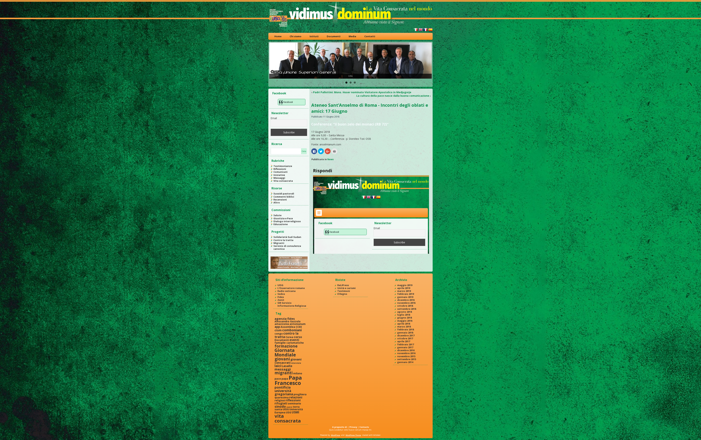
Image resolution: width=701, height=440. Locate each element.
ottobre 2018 (405, 305)
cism (278, 330)
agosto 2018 (404, 311)
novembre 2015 (406, 356)
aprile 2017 (403, 341)
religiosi (280, 400)
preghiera (300, 394)
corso (298, 337)
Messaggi (279, 178)
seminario (294, 403)
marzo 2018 (404, 326)
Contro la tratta (283, 240)
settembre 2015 (406, 359)
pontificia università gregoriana (284, 390)
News (330, 159)
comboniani (292, 330)
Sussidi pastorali (283, 193)
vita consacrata (288, 418)
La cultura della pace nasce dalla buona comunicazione (392, 95)
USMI (295, 412)
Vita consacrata (283, 180)
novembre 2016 (406, 353)
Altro (276, 202)
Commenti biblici (283, 196)
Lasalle (287, 366)
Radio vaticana (286, 291)
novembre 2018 (406, 302)
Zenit (280, 300)
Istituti (314, 36)
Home (277, 36)
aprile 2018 (403, 323)
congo (279, 333)
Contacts (364, 427)
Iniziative (279, 175)
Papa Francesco (288, 380)
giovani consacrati (288, 360)
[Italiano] (415, 31)
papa (284, 378)
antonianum (298, 324)
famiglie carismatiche (289, 342)
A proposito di (339, 427)
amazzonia (282, 324)
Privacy (353, 427)
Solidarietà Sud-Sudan (287, 237)
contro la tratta (286, 335)
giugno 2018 (404, 317)
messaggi (283, 369)
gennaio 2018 (405, 332)
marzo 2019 (404, 291)
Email (274, 118)
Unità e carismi (346, 288)
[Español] (430, 31)
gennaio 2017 (405, 347)
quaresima (282, 397)
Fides (280, 297)
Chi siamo (295, 36)
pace (278, 378)
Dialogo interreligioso (287, 221)
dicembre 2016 (405, 350)
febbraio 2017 (405, 344)
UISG (280, 285)
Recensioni (280, 199)
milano (297, 373)
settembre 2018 (406, 308)
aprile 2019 (403, 288)
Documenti (333, 36)
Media (352, 36)
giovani (282, 359)
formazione (286, 346)
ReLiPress (343, 285)
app (277, 327)
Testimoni (343, 291)
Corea (289, 337)
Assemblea (288, 327)
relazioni (295, 397)
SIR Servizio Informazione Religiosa (291, 304)
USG (288, 412)
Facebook (279, 93)
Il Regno (342, 294)
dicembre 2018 (405, 300)
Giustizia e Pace (283, 218)
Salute (277, 215)
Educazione (280, 224)
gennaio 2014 (405, 362)
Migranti (278, 243)
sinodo (280, 406)
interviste (296, 363)
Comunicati (280, 171)
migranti (284, 373)
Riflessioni (279, 169)
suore (289, 407)
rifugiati (281, 403)
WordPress (335, 435)
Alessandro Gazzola (287, 321)
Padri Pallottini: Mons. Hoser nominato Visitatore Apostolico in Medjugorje (362, 92)
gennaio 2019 (405, 297)
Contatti (369, 36)
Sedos (281, 294)
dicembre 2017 (405, 335)
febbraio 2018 (405, 329)
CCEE (299, 327)
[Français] (425, 31)
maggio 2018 (404, 320)
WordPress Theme (353, 435)
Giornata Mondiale (285, 352)
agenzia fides (285, 319)
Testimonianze (282, 166)
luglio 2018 (403, 314)
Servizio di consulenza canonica (287, 247)
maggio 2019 (404, 285)
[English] (420, 31)
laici (278, 365)
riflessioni (293, 400)
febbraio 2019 (405, 294)
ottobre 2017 (405, 338)
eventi (294, 340)
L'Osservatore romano (291, 288)
